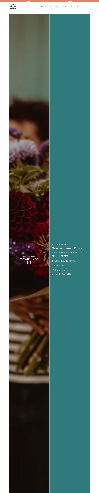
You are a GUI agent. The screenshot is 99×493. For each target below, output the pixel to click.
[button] (46, 6)
